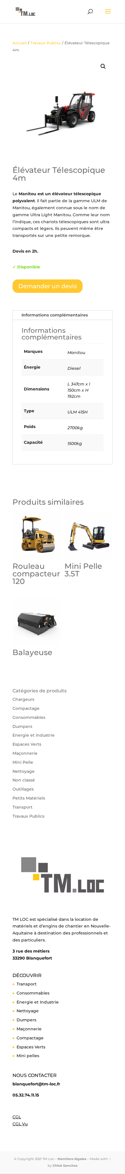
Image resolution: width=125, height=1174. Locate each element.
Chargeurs (23, 699)
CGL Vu (20, 1124)
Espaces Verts (26, 744)
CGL (16, 1117)
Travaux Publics (46, 43)
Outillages (23, 789)
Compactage (26, 708)
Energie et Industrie (33, 735)
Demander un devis (47, 286)
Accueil (19, 43)
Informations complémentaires (55, 315)
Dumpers (22, 726)
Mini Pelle (22, 762)
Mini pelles (28, 1055)
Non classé (23, 780)
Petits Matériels (28, 798)
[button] (103, 66)
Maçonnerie (25, 753)
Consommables (28, 717)
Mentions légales (72, 1159)
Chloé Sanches (65, 1166)
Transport (22, 807)
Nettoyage (23, 771)
